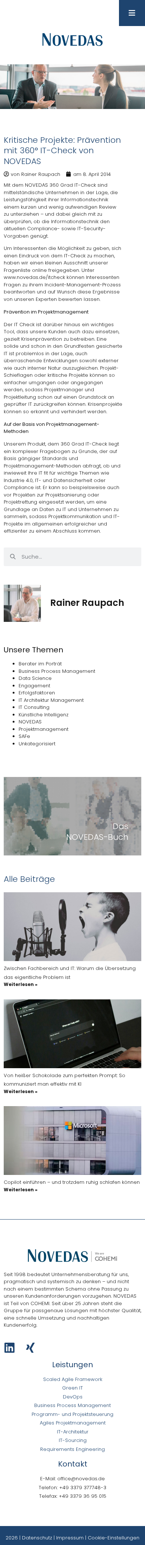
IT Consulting (34, 707)
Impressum (70, 1537)
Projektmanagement (43, 729)
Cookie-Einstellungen (113, 1537)
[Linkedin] (9, 1347)
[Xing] (30, 1347)
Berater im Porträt (40, 663)
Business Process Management (57, 671)
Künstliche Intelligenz (43, 714)
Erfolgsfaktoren (37, 692)
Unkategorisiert (37, 743)
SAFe (24, 736)
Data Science (35, 678)
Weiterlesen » (21, 984)
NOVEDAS (30, 721)
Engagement (34, 685)
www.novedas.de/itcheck (34, 277)
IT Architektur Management (51, 700)
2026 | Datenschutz (29, 1537)
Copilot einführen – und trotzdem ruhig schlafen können (72, 1182)
